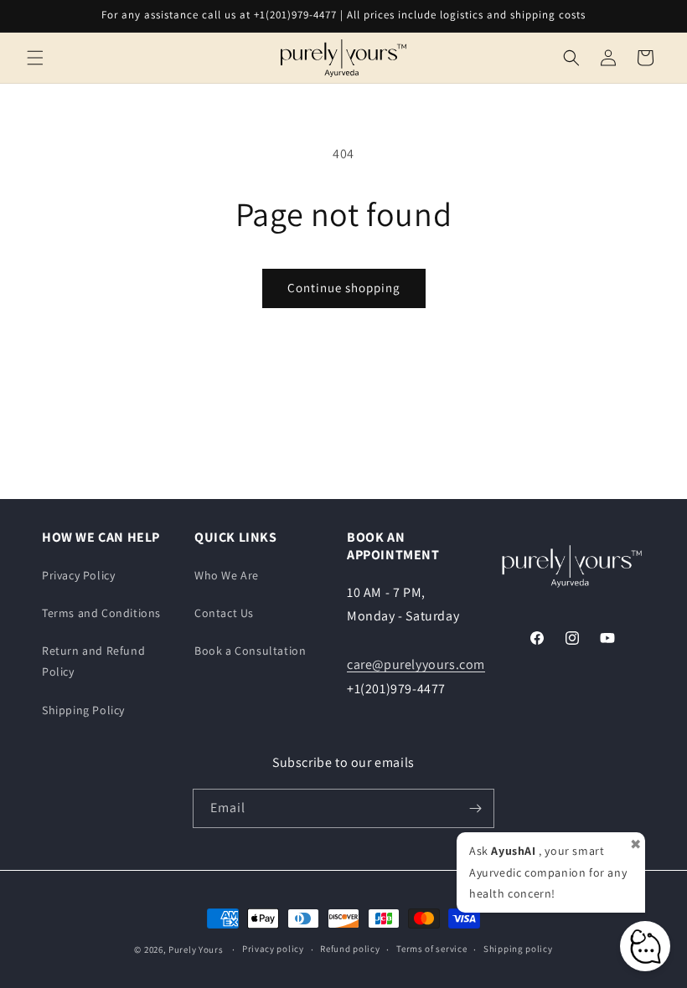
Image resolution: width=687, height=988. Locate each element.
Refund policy (350, 949)
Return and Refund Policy (93, 661)
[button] (35, 57)
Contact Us (224, 612)
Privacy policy (273, 949)
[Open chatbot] (645, 946)
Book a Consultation (250, 650)
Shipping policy (518, 949)
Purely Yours (195, 949)
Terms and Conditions (101, 612)
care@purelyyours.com (416, 664)
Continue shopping (343, 288)
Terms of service (431, 949)
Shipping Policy (83, 710)
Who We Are (226, 575)
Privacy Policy (78, 575)
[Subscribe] (475, 808)
